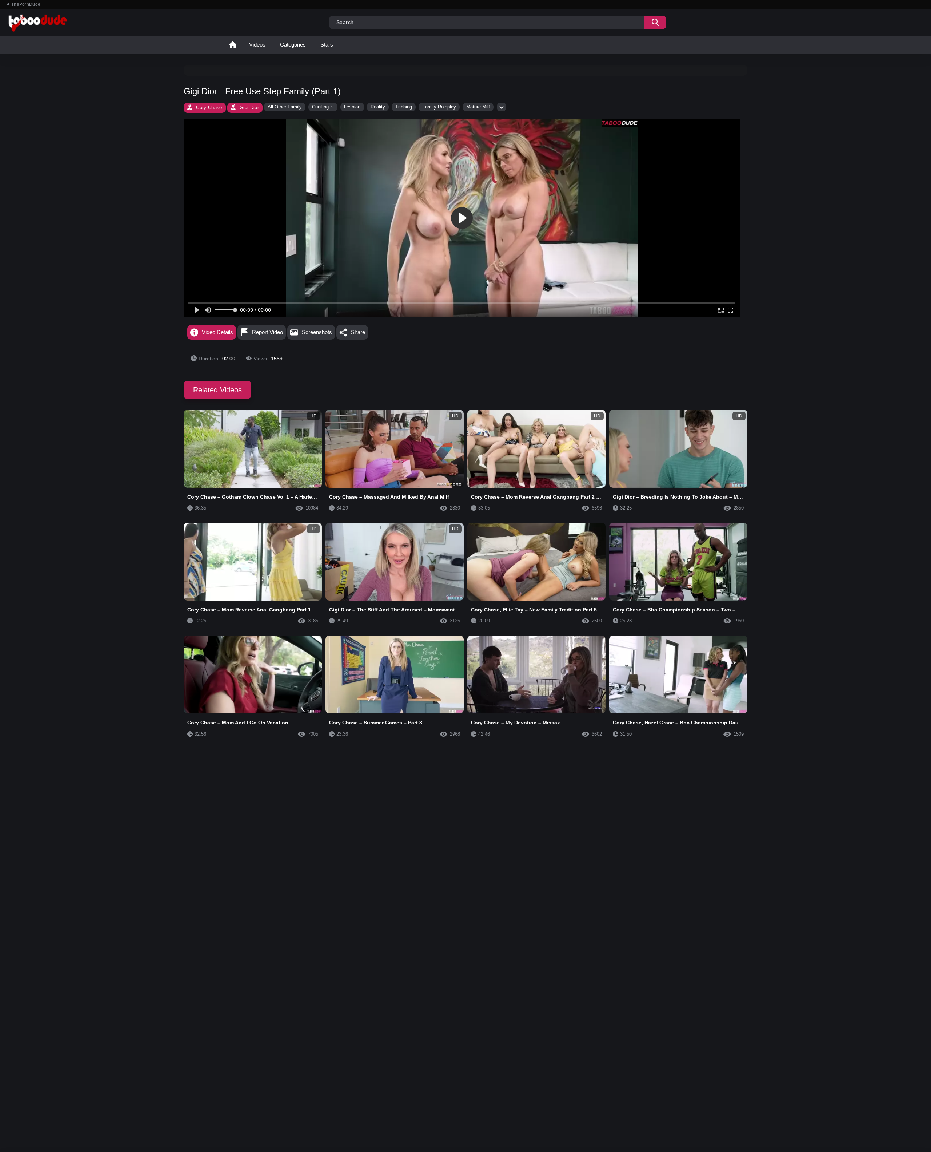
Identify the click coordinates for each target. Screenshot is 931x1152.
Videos (257, 44)
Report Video (267, 332)
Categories (293, 44)
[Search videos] (655, 22)
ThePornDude (25, 4)
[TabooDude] (620, 123)
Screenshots (317, 332)
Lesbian (352, 107)
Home (233, 45)
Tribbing (403, 107)
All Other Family (285, 107)
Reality (378, 107)
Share (358, 332)
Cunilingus (323, 107)
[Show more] (501, 107)
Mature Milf (478, 107)
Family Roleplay (439, 107)
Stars (326, 44)
